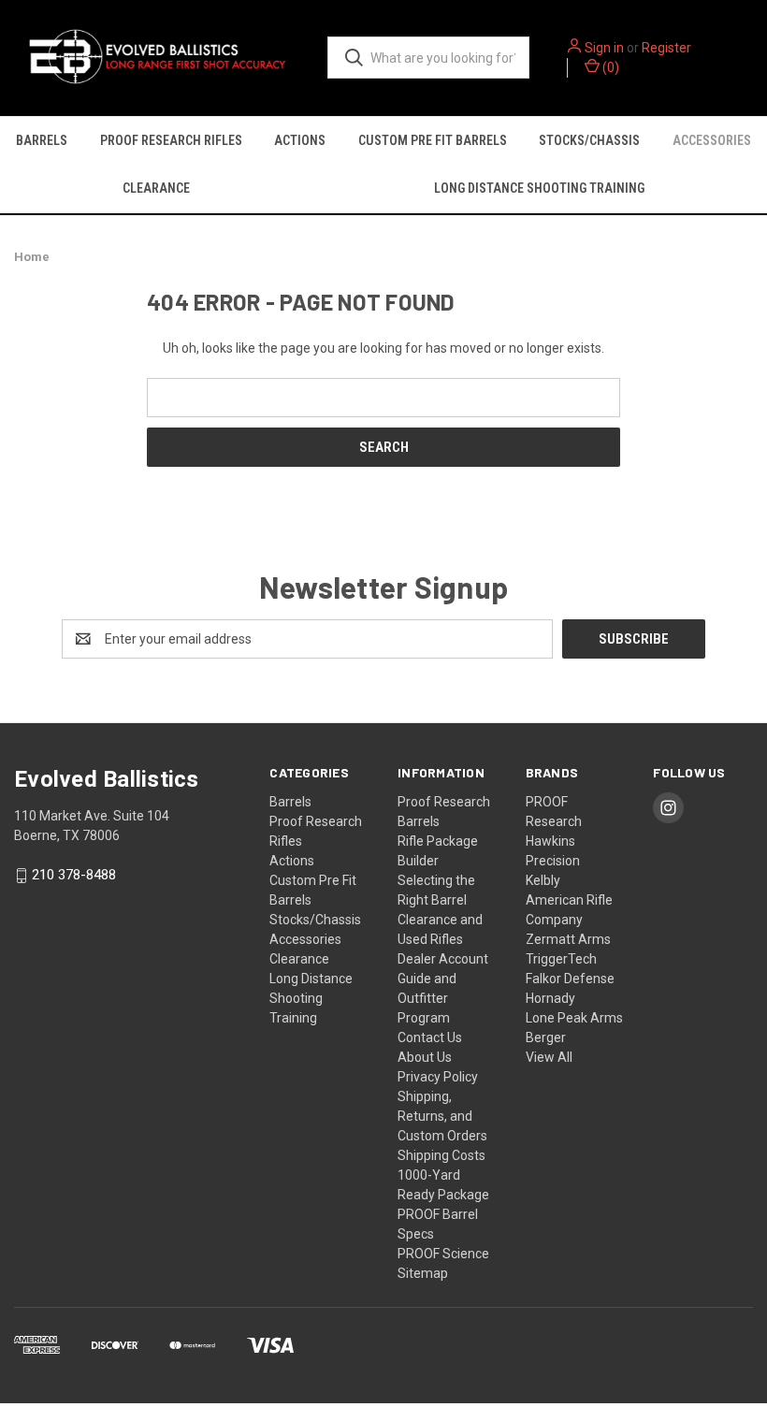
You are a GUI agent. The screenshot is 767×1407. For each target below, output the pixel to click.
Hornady (550, 998)
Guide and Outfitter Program (427, 998)
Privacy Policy (438, 1076)
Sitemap (423, 1273)
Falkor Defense (570, 978)
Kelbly (543, 880)
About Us (425, 1057)
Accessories (305, 939)
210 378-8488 (74, 874)
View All (549, 1057)
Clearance (156, 188)
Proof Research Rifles (171, 140)
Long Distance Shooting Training (311, 998)
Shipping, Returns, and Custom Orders (442, 1116)
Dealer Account (443, 958)
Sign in (604, 47)
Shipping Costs (441, 1155)
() (609, 67)
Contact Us (430, 1037)
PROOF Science (443, 1253)
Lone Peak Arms (574, 1017)
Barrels (41, 140)
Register (666, 47)
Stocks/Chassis (589, 140)
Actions (300, 140)
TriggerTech (561, 958)
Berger (546, 1037)
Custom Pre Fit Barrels (432, 140)
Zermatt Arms (568, 939)
